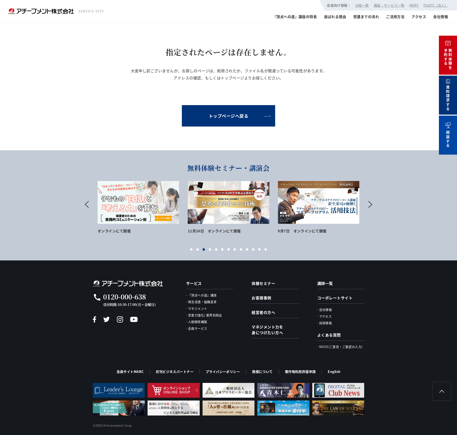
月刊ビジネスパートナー (175, 371)
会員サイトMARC (130, 371)
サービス (194, 283)
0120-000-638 (124, 296)
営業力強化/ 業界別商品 (205, 315)
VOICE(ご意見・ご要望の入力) (341, 346)
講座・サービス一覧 (389, 5)
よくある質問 (329, 335)
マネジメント (197, 308)
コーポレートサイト (335, 298)
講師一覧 (325, 283)
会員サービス (197, 328)
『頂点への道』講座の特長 (295, 16)
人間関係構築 (197, 321)
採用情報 (325, 323)
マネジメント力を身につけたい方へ (267, 329)
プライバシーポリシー (223, 371)
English (334, 371)
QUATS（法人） (435, 5)
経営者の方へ (263, 312)
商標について (262, 371)
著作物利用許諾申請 (300, 371)
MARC (414, 5)
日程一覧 (362, 5)
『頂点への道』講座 (202, 295)
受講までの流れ (366, 16)
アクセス (419, 16)
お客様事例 (261, 298)
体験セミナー (263, 283)
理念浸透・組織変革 (202, 301)
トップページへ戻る (228, 116)
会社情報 (440, 16)
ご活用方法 (395, 16)
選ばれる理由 (335, 16)
